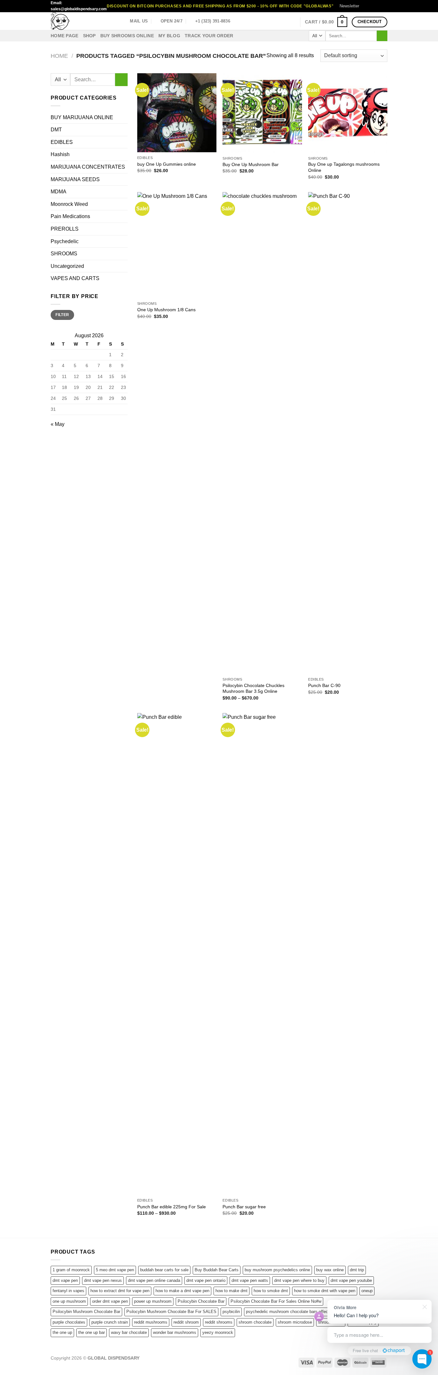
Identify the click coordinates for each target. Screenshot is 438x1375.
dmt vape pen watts (250, 1280)
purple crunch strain (109, 1322)
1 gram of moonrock (71, 1269)
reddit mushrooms (150, 1322)
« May (57, 424)
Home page (65, 35)
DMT (56, 129)
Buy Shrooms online (127, 35)
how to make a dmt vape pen (182, 1290)
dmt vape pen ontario (205, 1280)
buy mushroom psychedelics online (277, 1269)
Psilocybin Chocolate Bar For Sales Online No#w (276, 1301)
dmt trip (357, 1269)
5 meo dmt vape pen (115, 1269)
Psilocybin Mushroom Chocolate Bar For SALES (171, 1311)
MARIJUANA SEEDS (75, 179)
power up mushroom (153, 1301)
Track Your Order (209, 35)
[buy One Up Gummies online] (176, 112)
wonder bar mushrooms (174, 1332)
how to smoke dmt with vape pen (324, 1290)
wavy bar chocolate (129, 1332)
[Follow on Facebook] (366, 6)
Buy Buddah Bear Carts (217, 1269)
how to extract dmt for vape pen (119, 1290)
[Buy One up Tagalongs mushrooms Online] (347, 113)
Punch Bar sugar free (244, 1206)
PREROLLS (65, 229)
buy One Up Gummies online (166, 164)
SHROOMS (64, 253)
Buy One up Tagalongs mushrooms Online (344, 167)
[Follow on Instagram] (372, 6)
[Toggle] (125, 254)
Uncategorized (67, 266)
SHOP (89, 35)
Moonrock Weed (69, 204)
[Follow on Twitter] (378, 6)
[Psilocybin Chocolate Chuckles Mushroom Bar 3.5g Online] (262, 433)
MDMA (58, 191)
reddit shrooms (218, 1322)
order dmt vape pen (110, 1301)
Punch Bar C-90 (324, 685)
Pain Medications (70, 216)
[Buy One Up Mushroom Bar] (262, 113)
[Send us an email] (384, 6)
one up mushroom (69, 1301)
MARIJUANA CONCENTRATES (88, 167)
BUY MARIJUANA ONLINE (82, 117)
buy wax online (330, 1269)
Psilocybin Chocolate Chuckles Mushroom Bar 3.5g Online (253, 688)
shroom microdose (295, 1322)
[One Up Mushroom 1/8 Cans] (176, 245)
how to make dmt (231, 1290)
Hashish (60, 154)
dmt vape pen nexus (103, 1280)
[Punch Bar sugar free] (262, 954)
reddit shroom (186, 1322)
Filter (62, 315)
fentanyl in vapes (68, 1290)
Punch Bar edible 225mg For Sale (171, 1206)
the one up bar (91, 1332)
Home (59, 55)
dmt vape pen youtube (351, 1280)
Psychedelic (65, 241)
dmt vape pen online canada (154, 1280)
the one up (62, 1332)
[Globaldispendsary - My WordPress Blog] (83, 21)
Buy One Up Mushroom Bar (251, 164)
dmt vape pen (65, 1280)
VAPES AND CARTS (75, 278)
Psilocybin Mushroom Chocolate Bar (86, 1311)
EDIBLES (62, 142)
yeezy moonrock (217, 1332)
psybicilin (231, 1311)
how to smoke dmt (271, 1290)
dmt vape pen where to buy (299, 1280)
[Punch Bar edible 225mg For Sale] (176, 954)
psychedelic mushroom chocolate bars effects (289, 1311)
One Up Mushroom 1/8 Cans (166, 309)
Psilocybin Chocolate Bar (201, 1301)
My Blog (169, 35)
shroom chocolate (255, 1322)
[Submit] (382, 36)
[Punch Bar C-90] (347, 433)
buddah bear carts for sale (164, 1269)
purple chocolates (69, 1322)
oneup (367, 1290)
